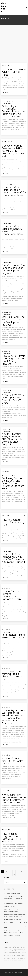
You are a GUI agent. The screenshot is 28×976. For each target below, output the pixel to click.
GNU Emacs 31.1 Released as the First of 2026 (15, 923)
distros (5, 950)
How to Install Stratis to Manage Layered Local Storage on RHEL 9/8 (13, 359)
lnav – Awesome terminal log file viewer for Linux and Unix (13, 675)
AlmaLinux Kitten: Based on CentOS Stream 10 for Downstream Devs (12, 230)
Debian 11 (18, 947)
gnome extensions (8, 952)
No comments (8, 67)
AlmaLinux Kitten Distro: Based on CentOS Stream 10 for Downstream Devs (14, 191)
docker (8, 950)
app (15, 946)
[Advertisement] (14, 47)
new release (10, 957)
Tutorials (9, 960)
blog (13, 947)
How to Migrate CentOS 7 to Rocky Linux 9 (12, 761)
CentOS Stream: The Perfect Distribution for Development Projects (13, 269)
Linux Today (15, 300)
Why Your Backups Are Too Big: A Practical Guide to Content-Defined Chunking (14, 931)
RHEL (5, 958)
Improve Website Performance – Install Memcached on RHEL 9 (14, 636)
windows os (20, 960)
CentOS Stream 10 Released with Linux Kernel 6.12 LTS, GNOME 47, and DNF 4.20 (13, 151)
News (14, 957)
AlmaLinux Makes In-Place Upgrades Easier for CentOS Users (13, 398)
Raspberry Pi (18, 957)
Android (11, 946)
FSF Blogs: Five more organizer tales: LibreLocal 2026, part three (13, 910)
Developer (16, 949)
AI (4, 946)
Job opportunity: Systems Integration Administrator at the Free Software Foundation (13, 898)
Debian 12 (23, 947)
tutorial (5, 960)
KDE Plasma (19, 954)
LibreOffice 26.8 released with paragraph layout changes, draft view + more (14, 915)
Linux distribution (19, 955)
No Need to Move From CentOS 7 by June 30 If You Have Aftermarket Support (13, 558)
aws (26, 946)
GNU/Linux (14, 952)
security (13, 958)
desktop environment (8, 949)
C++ (15, 947)
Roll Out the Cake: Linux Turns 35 (12, 893)
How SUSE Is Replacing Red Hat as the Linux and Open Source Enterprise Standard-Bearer (14, 482)
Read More (5, 92)
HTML (22, 952)
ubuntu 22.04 (14, 960)
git (23, 950)
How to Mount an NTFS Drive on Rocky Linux (13, 522)
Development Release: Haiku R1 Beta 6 (13, 919)
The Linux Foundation (20, 958)
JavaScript (11, 954)
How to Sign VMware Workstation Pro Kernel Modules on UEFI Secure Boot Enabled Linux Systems (13, 717)
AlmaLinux (7, 946)
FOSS (15, 950)
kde (15, 954)
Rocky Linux (8, 958)
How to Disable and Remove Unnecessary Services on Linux (13, 595)
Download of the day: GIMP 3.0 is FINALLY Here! (14, 72)
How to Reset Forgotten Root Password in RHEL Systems (11, 837)
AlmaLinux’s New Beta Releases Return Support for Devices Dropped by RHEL (14, 798)
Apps (17, 946)
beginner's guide (7, 947)
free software (19, 950)
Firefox (12, 950)
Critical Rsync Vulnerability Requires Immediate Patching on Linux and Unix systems (13, 111)
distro (23, 949)
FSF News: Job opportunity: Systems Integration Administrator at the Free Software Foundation (13, 904)
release (23, 957)
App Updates (21, 946)
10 (14, 875)
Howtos (18, 952)
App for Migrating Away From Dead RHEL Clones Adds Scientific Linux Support (12, 439)
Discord (20, 949)
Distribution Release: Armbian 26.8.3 (13, 935)
